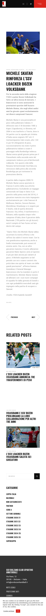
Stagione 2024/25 (13, 533)
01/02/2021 (31, 69)
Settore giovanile (13, 513)
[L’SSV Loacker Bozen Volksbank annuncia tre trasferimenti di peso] (23, 355)
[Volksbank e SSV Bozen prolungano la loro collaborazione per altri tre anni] (23, 396)
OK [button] (18, 611)
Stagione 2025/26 (13, 537)
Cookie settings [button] (8, 611)
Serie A (9, 509)
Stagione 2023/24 (13, 529)
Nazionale (10, 498)
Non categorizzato (15, 69)
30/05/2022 (11, 371)
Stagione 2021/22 (13, 521)
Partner (9, 506)
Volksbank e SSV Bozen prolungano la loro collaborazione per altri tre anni (21, 417)
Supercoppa (11, 541)
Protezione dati (12, 591)
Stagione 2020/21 (13, 517)
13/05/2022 (11, 451)
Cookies (9, 595)
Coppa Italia (11, 494)
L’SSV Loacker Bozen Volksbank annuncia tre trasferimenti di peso (20, 377)
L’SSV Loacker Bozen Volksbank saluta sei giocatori (18, 457)
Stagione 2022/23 (13, 525)
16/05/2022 (11, 410)
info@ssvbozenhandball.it (17, 582)
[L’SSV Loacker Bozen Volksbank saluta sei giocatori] (23, 437)
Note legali (10, 587)
